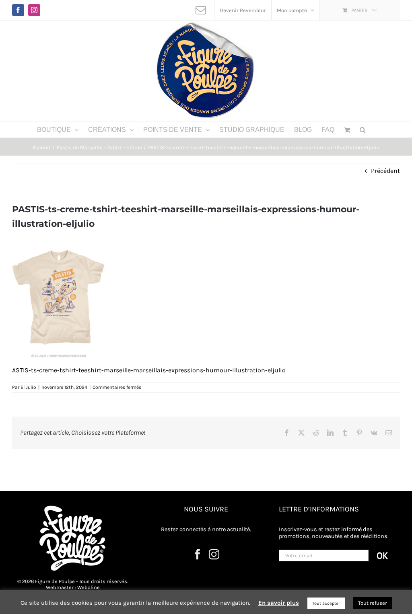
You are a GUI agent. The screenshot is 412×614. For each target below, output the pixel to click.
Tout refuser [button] (372, 603)
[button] (363, 129)
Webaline (88, 587)
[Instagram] (214, 554)
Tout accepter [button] (326, 603)
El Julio (28, 387)
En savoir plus (278, 602)
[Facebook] (197, 554)
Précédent (385, 171)
